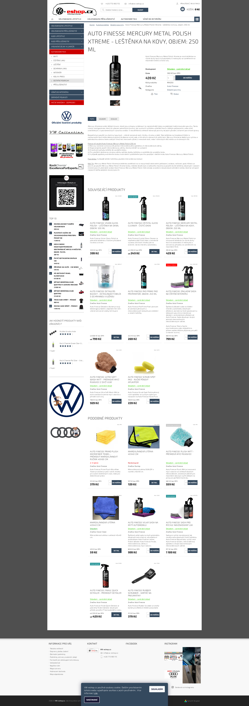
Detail (154, 252)
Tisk (156, 94)
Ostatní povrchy (61, 80)
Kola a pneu (59, 76)
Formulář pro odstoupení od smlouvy (64, 660)
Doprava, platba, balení (59, 651)
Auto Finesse (172, 86)
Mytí (55, 56)
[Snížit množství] (174, 79)
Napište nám (55, 666)
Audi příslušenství (60, 41)
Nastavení (91, 699)
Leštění (57, 64)
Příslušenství (60, 84)
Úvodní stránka (52, 19)
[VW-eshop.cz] (75, 9)
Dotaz (176, 94)
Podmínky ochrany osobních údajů (63, 657)
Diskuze (114, 119)
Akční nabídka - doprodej (63, 102)
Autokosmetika (129, 19)
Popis (92, 119)
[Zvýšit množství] (174, 77)
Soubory (102, 119)
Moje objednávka (56, 674)
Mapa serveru (55, 668)
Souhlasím (157, 689)
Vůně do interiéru (152, 19)
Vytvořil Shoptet (193, 701)
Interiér (57, 72)
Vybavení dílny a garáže (62, 46)
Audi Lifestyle (58, 36)
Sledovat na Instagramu (184, 687)
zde (96, 693)
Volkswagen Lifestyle (70, 19)
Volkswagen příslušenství (101, 19)
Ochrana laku (60, 68)
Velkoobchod (55, 663)
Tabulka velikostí (56, 648)
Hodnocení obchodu (57, 671)
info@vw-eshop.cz (110, 653)
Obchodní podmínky (57, 654)
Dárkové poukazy (59, 97)
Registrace (195, 3)
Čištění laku (59, 60)
